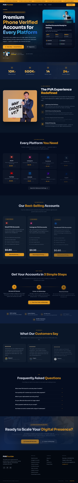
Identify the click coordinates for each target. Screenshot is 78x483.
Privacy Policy (49, 464)
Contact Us (49, 462)
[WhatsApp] (4, 467)
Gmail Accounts (34, 458)
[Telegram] (7, 467)
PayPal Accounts (34, 472)
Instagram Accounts (35, 460)
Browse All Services (30, 441)
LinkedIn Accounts (35, 470)
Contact (66, 480)
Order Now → (72, 480)
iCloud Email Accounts (35, 474)
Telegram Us (31, 46)
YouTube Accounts (35, 466)
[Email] (10, 467)
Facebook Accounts (35, 462)
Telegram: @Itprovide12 (67, 460)
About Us (49, 458)
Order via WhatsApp (49, 441)
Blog (47, 460)
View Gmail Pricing (13, 254)
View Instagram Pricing (38, 254)
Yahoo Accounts (34, 468)
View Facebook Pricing (62, 254)
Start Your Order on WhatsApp (40, 302)
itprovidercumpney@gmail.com (68, 462)
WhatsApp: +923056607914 (68, 458)
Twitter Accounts (34, 464)
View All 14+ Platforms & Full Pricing (38, 188)
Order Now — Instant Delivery (14, 46)
